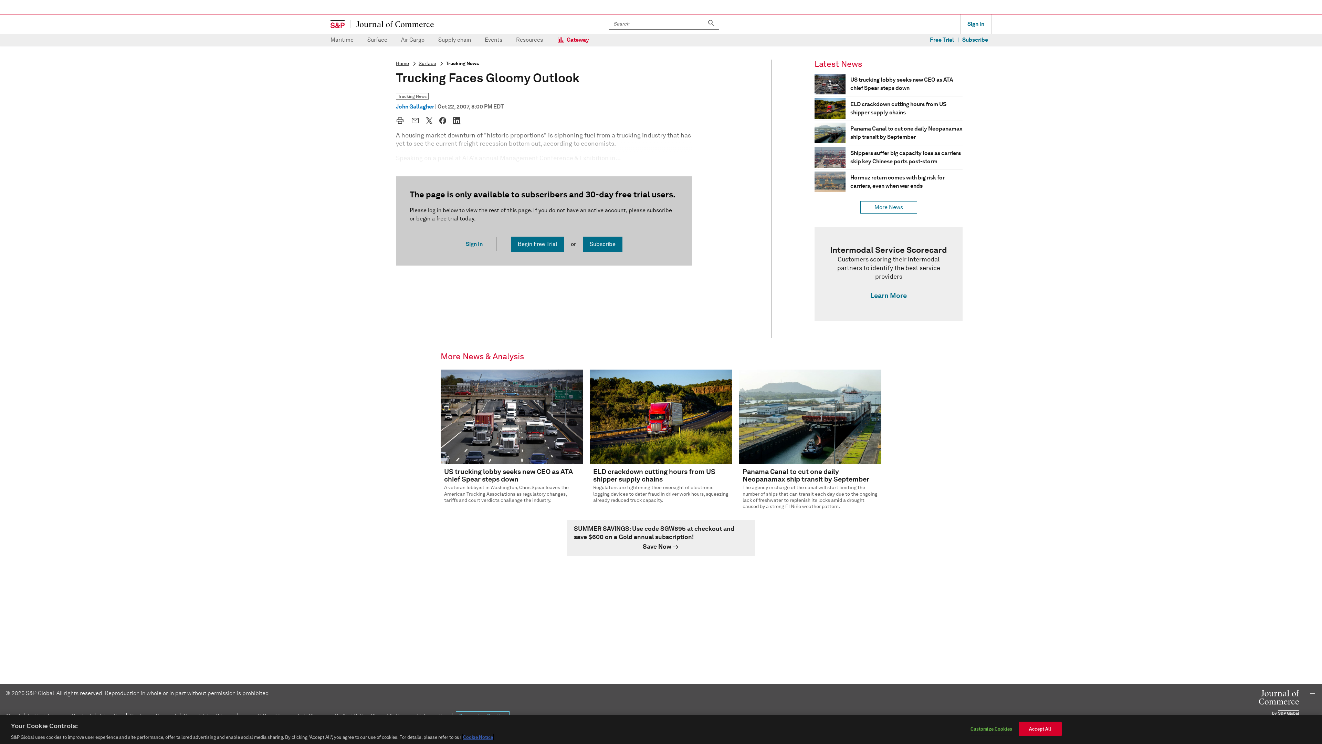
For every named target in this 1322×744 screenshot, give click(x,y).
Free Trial (942, 40)
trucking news (462, 63)
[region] (661, 729)
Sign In (975, 24)
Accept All (1040, 728)
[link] (889, 274)
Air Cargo (412, 40)
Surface (377, 40)
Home (402, 63)
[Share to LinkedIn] (457, 120)
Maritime (342, 40)
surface (427, 63)
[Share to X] (429, 120)
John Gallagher (415, 106)
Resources (529, 40)
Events (493, 40)
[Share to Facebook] (442, 120)
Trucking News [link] (412, 96)
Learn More (888, 295)
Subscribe (975, 40)
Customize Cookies (991, 728)
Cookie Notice (478, 737)
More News (888, 207)
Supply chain (454, 40)
